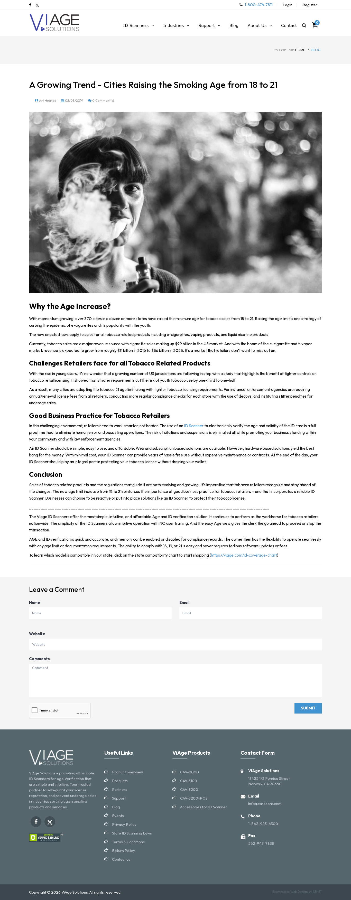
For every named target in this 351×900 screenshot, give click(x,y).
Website (37, 633)
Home (289, 50)
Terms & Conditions (128, 841)
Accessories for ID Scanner (203, 806)
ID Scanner (194, 425)
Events (118, 815)
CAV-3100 (188, 780)
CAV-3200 (189, 789)
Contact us (121, 859)
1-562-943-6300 (263, 823)
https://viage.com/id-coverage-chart (244, 555)
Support (119, 798)
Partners (119, 789)
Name (34, 602)
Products (120, 780)
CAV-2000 (189, 772)
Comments (39, 658)
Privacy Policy (124, 824)
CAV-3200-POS (194, 798)
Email (184, 602)
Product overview (127, 772)
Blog (116, 806)
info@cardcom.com (265, 803)
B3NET (317, 892)
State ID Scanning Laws (132, 833)
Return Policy (123, 850)
